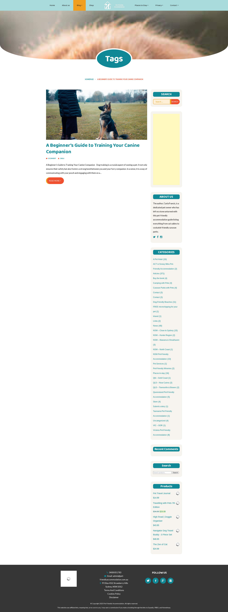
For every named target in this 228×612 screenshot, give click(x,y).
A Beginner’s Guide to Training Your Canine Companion (93, 148)
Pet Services (158, 364)
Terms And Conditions (114, 590)
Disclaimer (114, 597)
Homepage (89, 79)
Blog (79, 5)
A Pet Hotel (158, 259)
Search (175, 473)
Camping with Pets (161, 283)
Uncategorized (159, 421)
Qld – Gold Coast (160, 378)
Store (155, 402)
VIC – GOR (158, 425)
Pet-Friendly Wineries (162, 368)
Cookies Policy (114, 594)
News (155, 326)
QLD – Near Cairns (161, 383)
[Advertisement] (166, 149)
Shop (91, 5)
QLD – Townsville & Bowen (164, 387)
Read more (54, 181)
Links (155, 321)
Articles (156, 274)
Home (52, 5)
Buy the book (158, 278)
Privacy (158, 5)
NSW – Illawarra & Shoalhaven (166, 340)
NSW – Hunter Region (162, 335)
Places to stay (159, 373)
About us (66, 5)
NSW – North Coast (161, 349)
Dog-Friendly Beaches (162, 302)
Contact (173, 5)
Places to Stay (141, 5)
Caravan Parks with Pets (163, 288)
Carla (62, 158)
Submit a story (159, 406)
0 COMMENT (52, 158)
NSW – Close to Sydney (163, 330)
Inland (155, 316)
